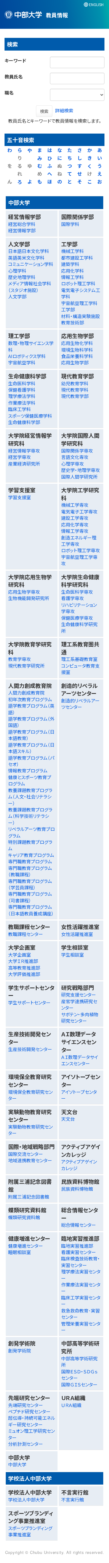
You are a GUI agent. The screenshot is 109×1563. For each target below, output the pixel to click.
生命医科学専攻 (77, 592)
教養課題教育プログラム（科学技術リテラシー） (30, 816)
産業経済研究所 (24, 463)
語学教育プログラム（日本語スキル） (31, 748)
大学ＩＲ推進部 (23, 961)
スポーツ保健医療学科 (30, 416)
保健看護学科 (21, 390)
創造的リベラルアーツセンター (80, 703)
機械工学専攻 (74, 505)
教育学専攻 (19, 659)
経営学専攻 (19, 457)
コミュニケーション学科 (30, 264)
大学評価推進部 (24, 974)
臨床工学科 (19, 409)
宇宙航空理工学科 (79, 303)
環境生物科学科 (77, 350)
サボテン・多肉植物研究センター (79, 1017)
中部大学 (17, 1464)
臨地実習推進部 (77, 1246)
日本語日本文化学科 (28, 251)
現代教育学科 (74, 390)
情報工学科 (72, 277)
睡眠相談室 (19, 1252)
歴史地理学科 (21, 277)
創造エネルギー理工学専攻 (78, 540)
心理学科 (17, 270)
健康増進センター (25, 1246)
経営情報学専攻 (24, 450)
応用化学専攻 (74, 524)
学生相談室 (72, 954)
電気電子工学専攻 (79, 511)
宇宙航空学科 (21, 362)
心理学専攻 (72, 463)
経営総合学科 (21, 224)
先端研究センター (25, 1405)
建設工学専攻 (74, 518)
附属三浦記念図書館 (28, 1196)
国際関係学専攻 (77, 450)
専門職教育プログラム (30, 861)
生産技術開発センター (30, 1049)
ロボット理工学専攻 (80, 550)
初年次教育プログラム (30, 699)
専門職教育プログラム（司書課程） (30, 897)
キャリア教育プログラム (31, 855)
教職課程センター (25, 934)
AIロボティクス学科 (27, 356)
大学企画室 (19, 954)
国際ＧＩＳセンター (79, 1384)
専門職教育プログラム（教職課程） (30, 871)
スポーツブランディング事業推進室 (30, 1531)
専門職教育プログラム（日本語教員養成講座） (31, 910)
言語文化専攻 (74, 457)
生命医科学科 (21, 383)
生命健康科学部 (24, 422)
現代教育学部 (74, 396)
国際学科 (70, 224)
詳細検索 (64, 110)
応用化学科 (72, 270)
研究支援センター (78, 994)
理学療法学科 (21, 396)
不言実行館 (72, 1499)
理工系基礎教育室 (79, 659)
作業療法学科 (21, 403)
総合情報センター (78, 1225)
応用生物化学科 (77, 343)
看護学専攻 (72, 598)
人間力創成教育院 (26, 692)
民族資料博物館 (77, 1189)
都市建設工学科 (77, 257)
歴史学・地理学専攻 (80, 470)
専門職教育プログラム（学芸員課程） (30, 884)
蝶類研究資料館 (24, 1217)
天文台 (68, 1119)
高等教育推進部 (24, 967)
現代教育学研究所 (26, 665)
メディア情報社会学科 (29, 283)
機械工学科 (72, 251)
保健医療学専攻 (77, 618)
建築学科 (70, 264)
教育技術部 (72, 322)
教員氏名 (14, 76)
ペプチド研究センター (29, 1411)
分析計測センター (25, 1444)
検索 (44, 111)
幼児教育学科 (74, 383)
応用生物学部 (74, 362)
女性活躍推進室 (77, 934)
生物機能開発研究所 (28, 598)
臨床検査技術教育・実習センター (80, 1261)
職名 (9, 92)
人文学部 (17, 296)
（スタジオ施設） (23, 290)
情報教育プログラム (28, 770)
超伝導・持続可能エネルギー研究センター (31, 1421)
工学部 (68, 309)
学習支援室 (19, 497)
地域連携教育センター (30, 1160)
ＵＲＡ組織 (71, 1405)
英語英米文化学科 (26, 257)
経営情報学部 (21, 230)
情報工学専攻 (74, 531)
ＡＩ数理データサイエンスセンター (79, 1060)
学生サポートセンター (29, 1002)
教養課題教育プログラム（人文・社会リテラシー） (30, 796)
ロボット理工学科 (78, 283)
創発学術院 (19, 1350)
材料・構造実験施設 (80, 316)
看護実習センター (78, 1252)
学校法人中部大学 (26, 1499)
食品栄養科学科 (77, 356)
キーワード (15, 60)
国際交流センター (25, 1154)
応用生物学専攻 (24, 592)
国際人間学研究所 (79, 476)
